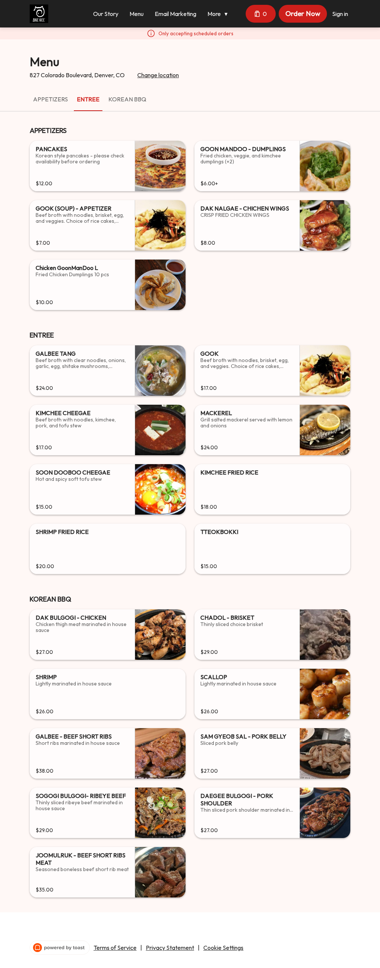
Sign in (340, 13)
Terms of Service (115, 947)
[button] (219, 13)
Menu (137, 13)
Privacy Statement (170, 947)
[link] (50, 99)
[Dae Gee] (39, 13)
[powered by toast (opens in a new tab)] (59, 947)
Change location (158, 75)
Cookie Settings (223, 947)
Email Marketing (175, 13)
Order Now (302, 13)
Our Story (105, 13)
